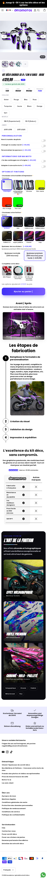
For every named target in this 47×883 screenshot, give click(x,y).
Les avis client (7, 783)
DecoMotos (10, 875)
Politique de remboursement (14, 808)
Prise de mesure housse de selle (15, 777)
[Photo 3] (18, 64)
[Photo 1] (5, 64)
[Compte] (34, 10)
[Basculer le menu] (2, 10)
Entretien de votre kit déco (13, 843)
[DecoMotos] (23, 10)
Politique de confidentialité (13, 815)
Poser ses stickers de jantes (13, 837)
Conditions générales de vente (14, 802)
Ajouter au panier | (23, 291)
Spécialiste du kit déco (21, 875)
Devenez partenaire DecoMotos (15, 840)
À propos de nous (9, 796)
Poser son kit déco (9, 834)
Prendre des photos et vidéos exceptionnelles (21, 773)
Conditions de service (11, 812)
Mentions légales (9, 799)
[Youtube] (3, 752)
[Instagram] (7, 752)
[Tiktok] (11, 752)
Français (7, 870)
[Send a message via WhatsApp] (43, 875)
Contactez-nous (9, 831)
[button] (9, 10)
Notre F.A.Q (6, 780)
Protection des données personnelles (17, 805)
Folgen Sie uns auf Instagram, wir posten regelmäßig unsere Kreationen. (18, 744)
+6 (25, 64)
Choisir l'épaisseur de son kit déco (16, 765)
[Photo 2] (12, 64)
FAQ (3, 828)
